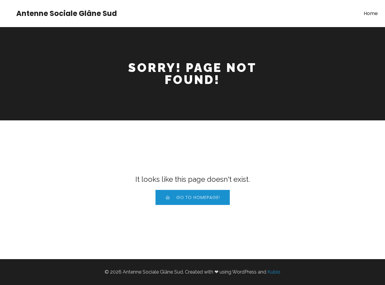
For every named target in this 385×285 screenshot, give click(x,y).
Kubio (273, 272)
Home (371, 13)
